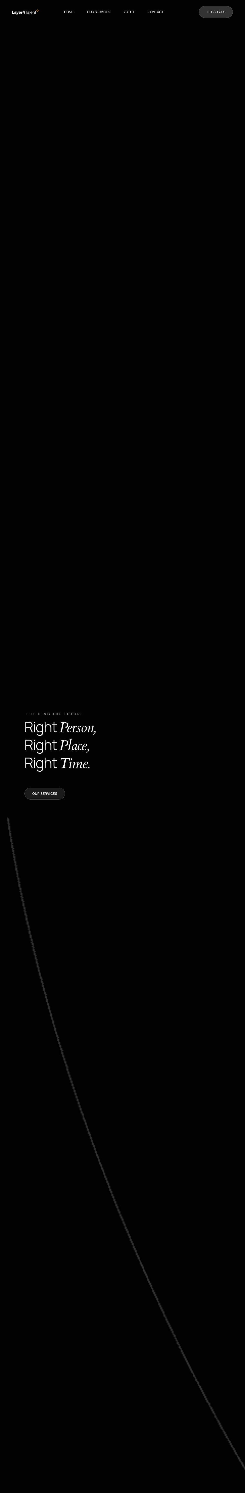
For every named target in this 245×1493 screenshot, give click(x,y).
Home (69, 12)
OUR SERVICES (98, 12)
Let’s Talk (216, 12)
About (128, 12)
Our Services (44, 793)
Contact (155, 12)
